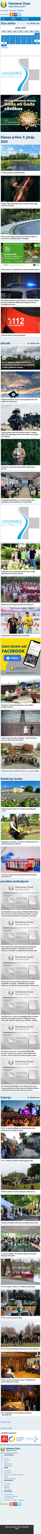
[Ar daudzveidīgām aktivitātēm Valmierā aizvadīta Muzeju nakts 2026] (20, 1238)
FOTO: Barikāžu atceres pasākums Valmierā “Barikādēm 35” (16, 1414)
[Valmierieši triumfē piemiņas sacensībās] (20, 620)
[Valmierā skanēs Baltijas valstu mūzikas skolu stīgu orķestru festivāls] (20, 188)
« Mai (3, 48)
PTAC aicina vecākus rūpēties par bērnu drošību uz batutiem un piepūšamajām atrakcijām (19, 238)
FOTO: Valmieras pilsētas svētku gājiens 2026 (17, 1161)
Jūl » (7, 48)
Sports (6, 1477)
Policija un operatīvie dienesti (13, 1475)
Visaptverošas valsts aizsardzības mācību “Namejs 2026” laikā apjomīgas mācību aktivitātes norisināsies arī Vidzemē (20, 434)
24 (9, 43)
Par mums (4, 11)
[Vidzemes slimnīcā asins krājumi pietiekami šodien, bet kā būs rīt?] (20, 859)
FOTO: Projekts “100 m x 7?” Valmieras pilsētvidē (18, 1287)
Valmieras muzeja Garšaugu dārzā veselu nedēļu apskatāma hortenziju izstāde (18, 572)
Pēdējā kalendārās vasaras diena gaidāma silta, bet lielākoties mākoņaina (19, 400)
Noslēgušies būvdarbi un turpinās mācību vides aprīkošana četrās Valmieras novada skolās (18, 501)
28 (31, 43)
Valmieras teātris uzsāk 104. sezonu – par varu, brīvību (20, 771)
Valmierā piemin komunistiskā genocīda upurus (18, 1192)
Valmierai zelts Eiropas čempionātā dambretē (17, 604)
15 (37, 39)
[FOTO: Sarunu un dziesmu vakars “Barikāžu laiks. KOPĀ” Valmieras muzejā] (20, 1364)
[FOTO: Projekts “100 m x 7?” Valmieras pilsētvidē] (20, 1271)
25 (15, 43)
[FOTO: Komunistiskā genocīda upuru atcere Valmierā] (20, 1333)
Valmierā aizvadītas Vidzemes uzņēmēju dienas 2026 (19, 1223)
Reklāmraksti (8, 1466)
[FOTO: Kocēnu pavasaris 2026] (20, 1302)
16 (4, 41)
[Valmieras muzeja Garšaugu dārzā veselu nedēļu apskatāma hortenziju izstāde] (20, 556)
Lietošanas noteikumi (11, 1496)
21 (31, 41)
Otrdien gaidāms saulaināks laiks (13, 173)
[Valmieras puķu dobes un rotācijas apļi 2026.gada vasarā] (20, 793)
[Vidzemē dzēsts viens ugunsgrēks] (20, 320)
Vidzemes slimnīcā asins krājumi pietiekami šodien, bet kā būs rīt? (19, 876)
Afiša (5, 1462)
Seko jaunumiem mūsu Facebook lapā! (17, 1527)
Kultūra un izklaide (10, 1478)
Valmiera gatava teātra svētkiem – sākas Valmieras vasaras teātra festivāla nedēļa (19, 739)
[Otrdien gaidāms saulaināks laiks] (20, 157)
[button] (16, 16)
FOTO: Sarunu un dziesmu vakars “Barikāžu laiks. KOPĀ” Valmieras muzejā (18, 1381)
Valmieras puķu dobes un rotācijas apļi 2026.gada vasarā (18, 810)
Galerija (6, 1097)
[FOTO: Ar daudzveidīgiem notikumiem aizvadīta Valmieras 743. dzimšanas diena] (20, 1113)
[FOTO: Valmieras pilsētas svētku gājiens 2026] (20, 1145)
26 (20, 43)
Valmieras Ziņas (6, 1422)
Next (37, 358)
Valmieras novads (6, 1428)
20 (26, 41)
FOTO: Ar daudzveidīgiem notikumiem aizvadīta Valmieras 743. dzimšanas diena (18, 1129)
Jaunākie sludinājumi (14, 881)
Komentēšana (8, 1498)
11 (15, 39)
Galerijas (25, 19)
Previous (4, 358)
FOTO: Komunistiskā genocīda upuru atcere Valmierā (20, 1349)
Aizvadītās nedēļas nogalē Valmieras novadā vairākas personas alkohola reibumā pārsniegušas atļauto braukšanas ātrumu (20, 302)
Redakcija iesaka (11, 778)
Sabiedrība (7, 1471)
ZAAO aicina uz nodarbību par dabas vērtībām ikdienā (20, 269)
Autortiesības (8, 1494)
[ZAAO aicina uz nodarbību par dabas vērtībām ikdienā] (20, 254)
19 (20, 41)
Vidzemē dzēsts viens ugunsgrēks (13, 335)
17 (9, 41)
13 (26, 39)
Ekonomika (7, 1473)
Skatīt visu (34, 23)
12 (20, 39)
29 (37, 43)
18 (15, 41)
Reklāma (20, 11)
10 (9, 39)
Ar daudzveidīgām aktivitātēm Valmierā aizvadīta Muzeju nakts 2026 (18, 1255)
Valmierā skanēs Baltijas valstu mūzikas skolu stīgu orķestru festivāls (19, 205)
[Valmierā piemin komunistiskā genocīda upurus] (20, 1176)
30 (4, 45)
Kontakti (12, 11)
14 (31, 39)
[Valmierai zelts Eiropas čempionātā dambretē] (20, 589)
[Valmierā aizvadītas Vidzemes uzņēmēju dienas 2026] (20, 1207)
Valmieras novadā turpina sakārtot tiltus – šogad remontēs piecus (20, 366)
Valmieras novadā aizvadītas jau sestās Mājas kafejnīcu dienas (17, 706)
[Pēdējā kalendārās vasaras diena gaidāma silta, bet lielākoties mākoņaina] (20, 384)
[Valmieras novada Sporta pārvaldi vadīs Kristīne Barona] (20, 452)
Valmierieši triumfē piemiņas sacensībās (15, 636)
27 (26, 43)
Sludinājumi (8, 1464)
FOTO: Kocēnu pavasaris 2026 (11, 1318)
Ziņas (13, 19)
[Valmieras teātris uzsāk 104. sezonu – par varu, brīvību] (20, 756)
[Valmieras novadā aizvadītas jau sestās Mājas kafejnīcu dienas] (20, 690)
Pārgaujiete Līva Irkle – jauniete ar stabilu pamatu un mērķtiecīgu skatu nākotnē (20, 843)
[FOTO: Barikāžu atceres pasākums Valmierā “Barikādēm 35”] (20, 1398)
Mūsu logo (7, 1489)
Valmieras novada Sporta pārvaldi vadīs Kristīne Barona (18, 468)
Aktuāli (5, 343)
